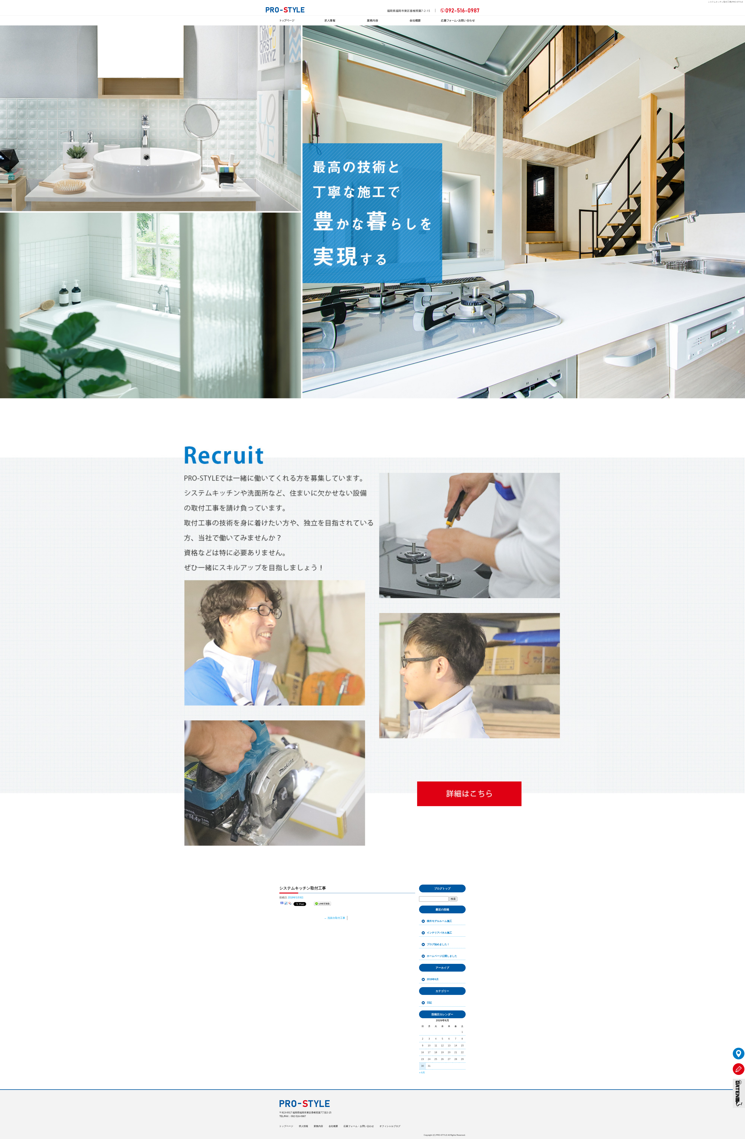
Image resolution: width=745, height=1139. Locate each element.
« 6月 (422, 1072)
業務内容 (372, 20)
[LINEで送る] (322, 903)
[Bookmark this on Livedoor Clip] (286, 903)
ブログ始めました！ (438, 944)
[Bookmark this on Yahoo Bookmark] (290, 903)
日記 (429, 1002)
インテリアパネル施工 (439, 932)
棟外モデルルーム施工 (439, 921)
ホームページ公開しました (442, 956)
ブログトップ (442, 888)
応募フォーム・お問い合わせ (458, 20)
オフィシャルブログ (389, 1126)
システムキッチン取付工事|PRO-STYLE (725, 2)
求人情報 (329, 20)
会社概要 (415, 20)
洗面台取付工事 (334, 917)
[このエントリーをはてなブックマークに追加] (281, 903)
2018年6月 (433, 979)
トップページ (287, 20)
